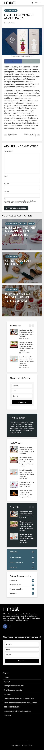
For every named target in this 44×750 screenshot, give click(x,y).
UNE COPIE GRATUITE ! (12, 707)
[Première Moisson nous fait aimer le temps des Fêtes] (22, 300)
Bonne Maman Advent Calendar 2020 (17, 711)
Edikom (30, 745)
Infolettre (7, 694)
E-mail (6, 184)
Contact (6, 677)
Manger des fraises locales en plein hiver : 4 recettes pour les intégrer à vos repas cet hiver (26, 347)
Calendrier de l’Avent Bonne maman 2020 (19, 698)
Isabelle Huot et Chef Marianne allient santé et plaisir (26, 484)
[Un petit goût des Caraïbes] (22, 267)
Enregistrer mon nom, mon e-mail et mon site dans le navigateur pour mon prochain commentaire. (20, 201)
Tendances (23, 223)
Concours (7, 715)
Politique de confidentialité (14, 686)
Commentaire (8, 151)
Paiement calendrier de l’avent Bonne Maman (20, 703)
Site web (6, 191)
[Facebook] (5, 626)
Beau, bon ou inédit (10, 10)
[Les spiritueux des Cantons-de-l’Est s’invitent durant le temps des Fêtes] (14, 492)
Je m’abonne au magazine (13, 690)
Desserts (31, 223)
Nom (6, 176)
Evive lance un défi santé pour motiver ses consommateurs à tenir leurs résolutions (26, 361)
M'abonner (22, 402)
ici (34, 128)
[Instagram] (10, 626)
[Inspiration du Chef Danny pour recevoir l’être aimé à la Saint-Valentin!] (14, 332)
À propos (7, 681)
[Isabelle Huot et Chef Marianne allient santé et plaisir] (22, 234)
